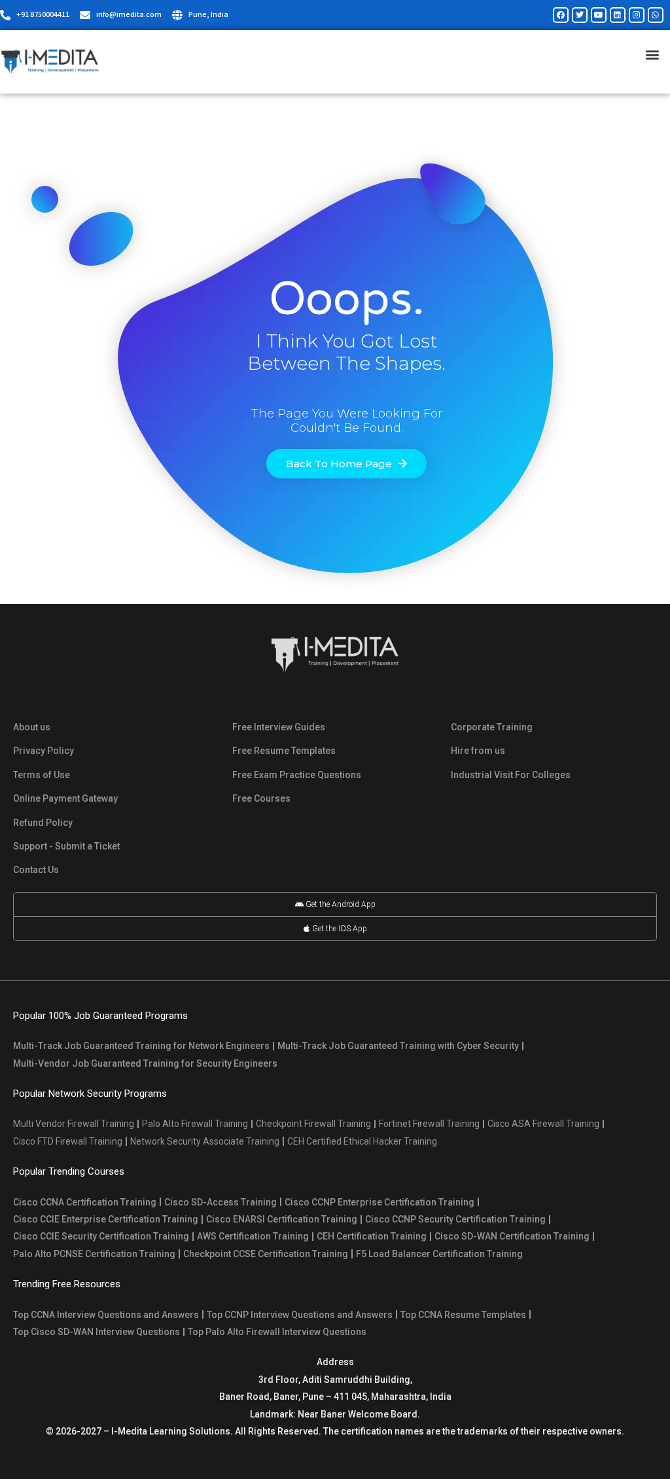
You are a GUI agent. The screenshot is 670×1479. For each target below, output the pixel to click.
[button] (652, 54)
